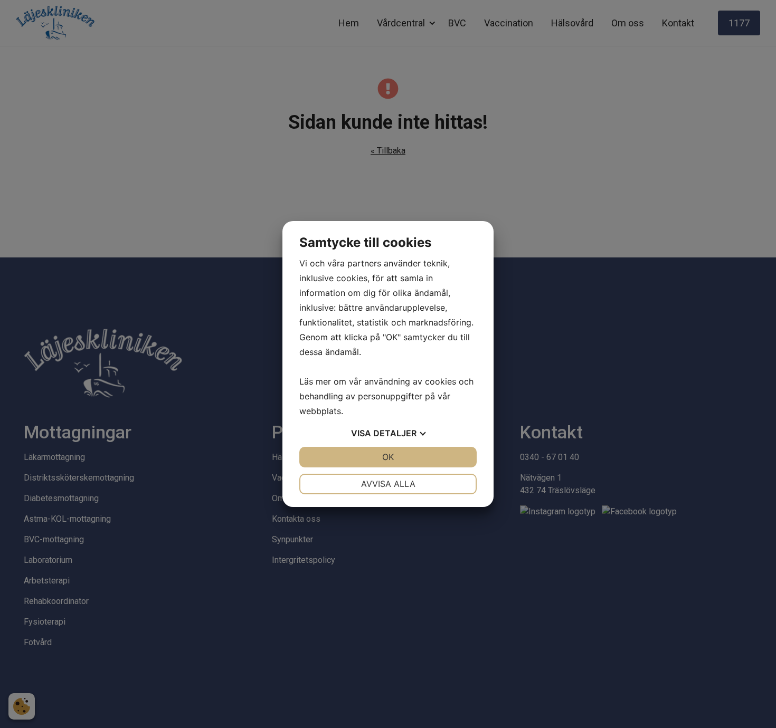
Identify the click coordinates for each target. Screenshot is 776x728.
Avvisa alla (388, 483)
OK (388, 457)
